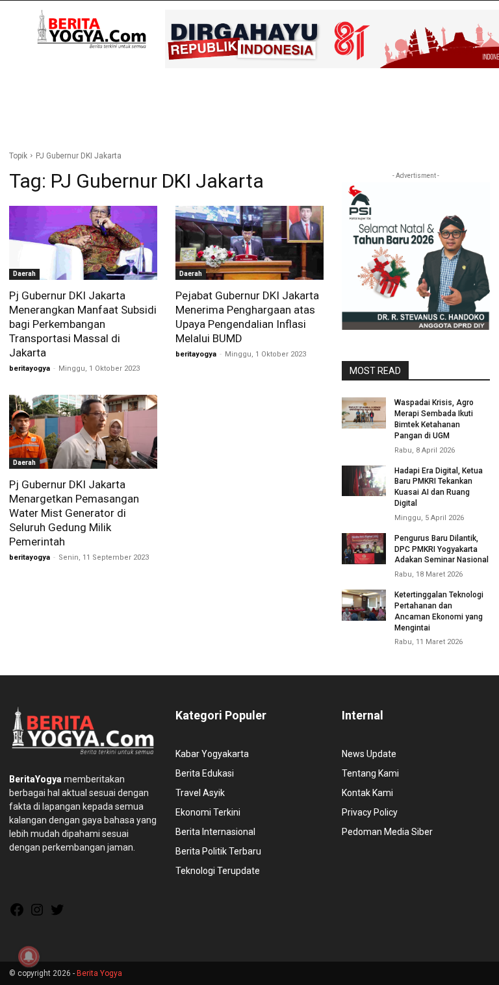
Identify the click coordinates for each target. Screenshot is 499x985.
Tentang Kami (370, 773)
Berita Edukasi (204, 773)
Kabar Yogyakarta (212, 754)
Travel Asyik (200, 793)
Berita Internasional (215, 832)
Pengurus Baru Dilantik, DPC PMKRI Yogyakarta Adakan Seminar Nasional (441, 549)
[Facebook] (17, 914)
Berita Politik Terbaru (218, 851)
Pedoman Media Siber (387, 832)
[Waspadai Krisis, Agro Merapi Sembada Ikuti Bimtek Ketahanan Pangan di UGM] (364, 413)
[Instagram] (37, 914)
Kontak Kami (367, 793)
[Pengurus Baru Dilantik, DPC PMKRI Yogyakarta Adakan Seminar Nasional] (364, 548)
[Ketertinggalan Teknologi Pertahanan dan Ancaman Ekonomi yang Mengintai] (364, 605)
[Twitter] (57, 914)
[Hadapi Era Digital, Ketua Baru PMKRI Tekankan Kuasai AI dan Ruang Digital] (364, 481)
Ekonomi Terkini (207, 812)
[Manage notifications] (28, 956)
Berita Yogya (99, 973)
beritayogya (29, 368)
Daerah (24, 273)
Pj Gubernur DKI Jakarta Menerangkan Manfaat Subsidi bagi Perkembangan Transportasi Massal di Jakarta (83, 324)
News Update (369, 754)
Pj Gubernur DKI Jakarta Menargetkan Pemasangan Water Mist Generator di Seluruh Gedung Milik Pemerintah (74, 513)
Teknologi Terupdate (217, 871)
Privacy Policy (370, 812)
